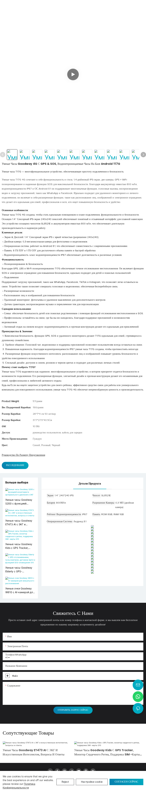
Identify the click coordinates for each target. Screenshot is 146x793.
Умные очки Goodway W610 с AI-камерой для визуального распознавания (19, 590)
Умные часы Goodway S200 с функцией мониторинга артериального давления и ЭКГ (18, 501)
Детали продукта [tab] (90, 483)
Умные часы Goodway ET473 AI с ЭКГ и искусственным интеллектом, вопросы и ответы (19, 522)
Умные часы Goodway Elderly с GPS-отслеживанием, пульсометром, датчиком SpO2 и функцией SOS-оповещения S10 (18, 569)
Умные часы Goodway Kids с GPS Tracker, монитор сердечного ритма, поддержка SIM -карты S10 (19, 546)
